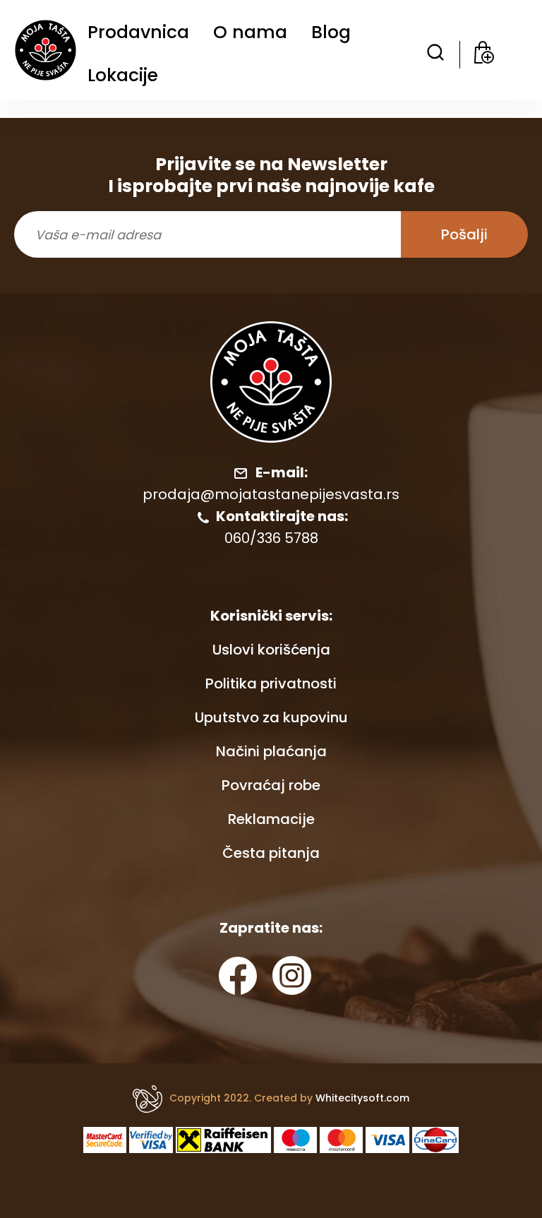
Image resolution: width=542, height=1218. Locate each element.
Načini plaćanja (271, 751)
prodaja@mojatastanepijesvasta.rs (271, 494)
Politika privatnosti (271, 683)
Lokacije (123, 75)
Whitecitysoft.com (362, 1098)
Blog (331, 32)
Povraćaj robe (271, 785)
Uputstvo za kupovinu (271, 717)
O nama (250, 32)
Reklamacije (271, 819)
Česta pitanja (271, 853)
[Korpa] (484, 54)
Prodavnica (138, 32)
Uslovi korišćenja (271, 649)
